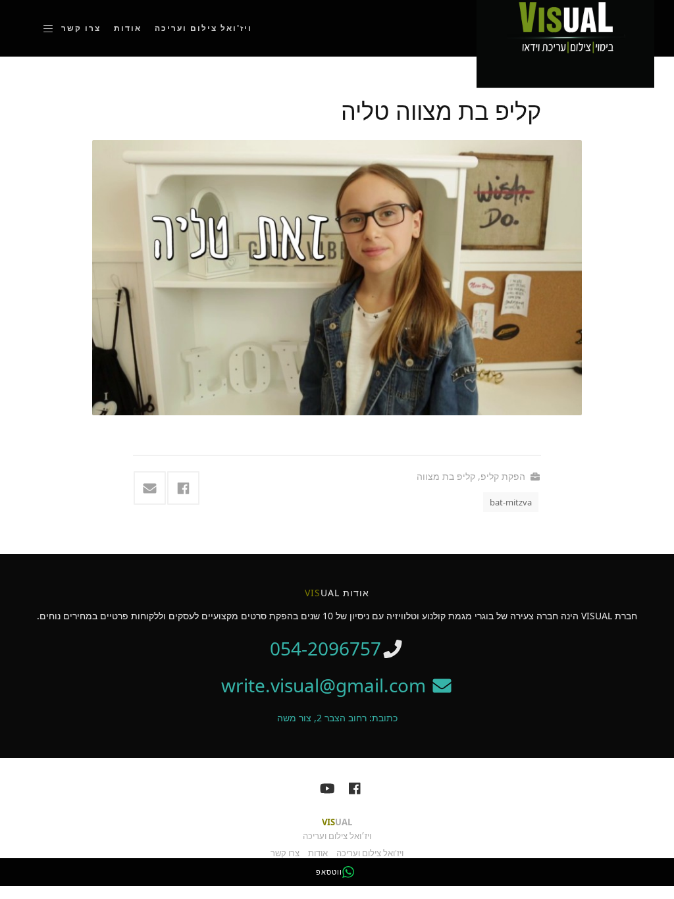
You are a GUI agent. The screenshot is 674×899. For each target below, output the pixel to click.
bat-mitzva (511, 502)
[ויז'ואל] (565, 27)
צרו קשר (81, 28)
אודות (128, 28)
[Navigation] (48, 28)
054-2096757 (325, 648)
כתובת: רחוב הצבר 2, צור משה (337, 717)
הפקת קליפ (502, 476)
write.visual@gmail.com (325, 685)
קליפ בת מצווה (446, 476)
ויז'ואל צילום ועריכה (203, 28)
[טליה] (337, 278)
